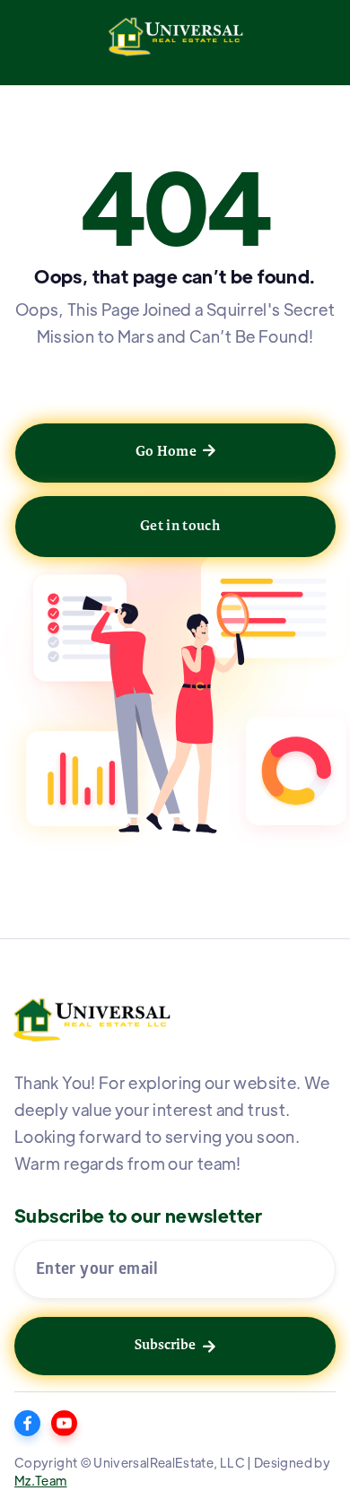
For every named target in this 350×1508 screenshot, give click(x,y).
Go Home (176, 451)
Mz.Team (40, 1480)
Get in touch (180, 526)
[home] (175, 42)
